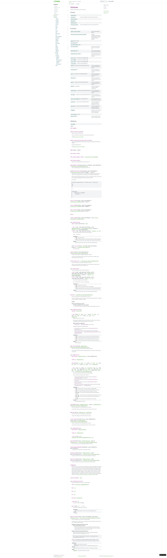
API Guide (55, 15)
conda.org (78, 1)
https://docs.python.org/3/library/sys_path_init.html (85, 474)
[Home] (69, 3)
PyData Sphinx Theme (107, 555)
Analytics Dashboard (81, 555)
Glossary (55, 13)
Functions (105, 7)
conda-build (74, 1)
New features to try (57, 7)
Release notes (56, 11)
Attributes (105, 8)
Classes (105, 6)
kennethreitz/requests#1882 (78, 136)
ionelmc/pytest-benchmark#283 (79, 146)
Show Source (106, 12)
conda (70, 1)
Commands (55, 10)
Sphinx (59, 556)
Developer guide (56, 14)
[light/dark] (109, 1)
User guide (55, 6)
